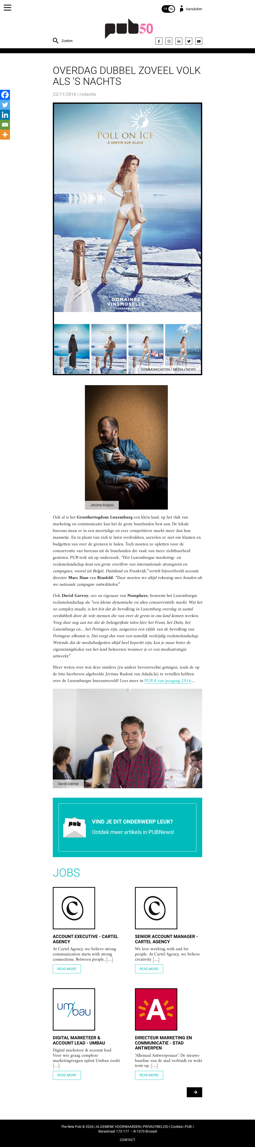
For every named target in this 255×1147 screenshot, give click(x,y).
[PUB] (129, 31)
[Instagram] (168, 41)
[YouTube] (198, 41)
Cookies (177, 1127)
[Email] (5, 125)
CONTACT (127, 1140)
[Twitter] (188, 41)
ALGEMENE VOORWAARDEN (118, 1127)
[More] (5, 135)
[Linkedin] (5, 115)
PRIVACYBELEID (155, 1127)
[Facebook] (158, 41)
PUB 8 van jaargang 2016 (167, 680)
